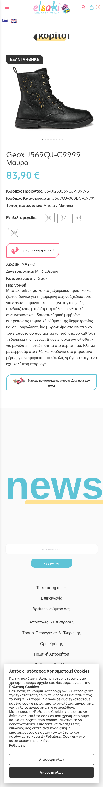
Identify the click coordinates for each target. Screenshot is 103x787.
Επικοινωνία (51, 598)
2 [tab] (45, 139)
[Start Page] (51, 7)
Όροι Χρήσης (51, 644)
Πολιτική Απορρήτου (51, 655)
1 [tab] (42, 139)
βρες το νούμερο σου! (36, 250)
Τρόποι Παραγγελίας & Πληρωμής (51, 633)
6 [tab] (56, 139)
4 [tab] (51, 139)
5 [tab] (54, 139)
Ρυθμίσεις (17, 745)
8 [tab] (62, 139)
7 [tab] (59, 139)
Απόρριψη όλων (51, 759)
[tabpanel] (51, 96)
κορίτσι (54, 36)
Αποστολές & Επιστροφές (51, 622)
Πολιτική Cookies (24, 687)
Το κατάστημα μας (51, 588)
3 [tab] (48, 139)
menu (7, 7)
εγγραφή (52, 563)
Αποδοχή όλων (51, 772)
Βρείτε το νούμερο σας (51, 609)
